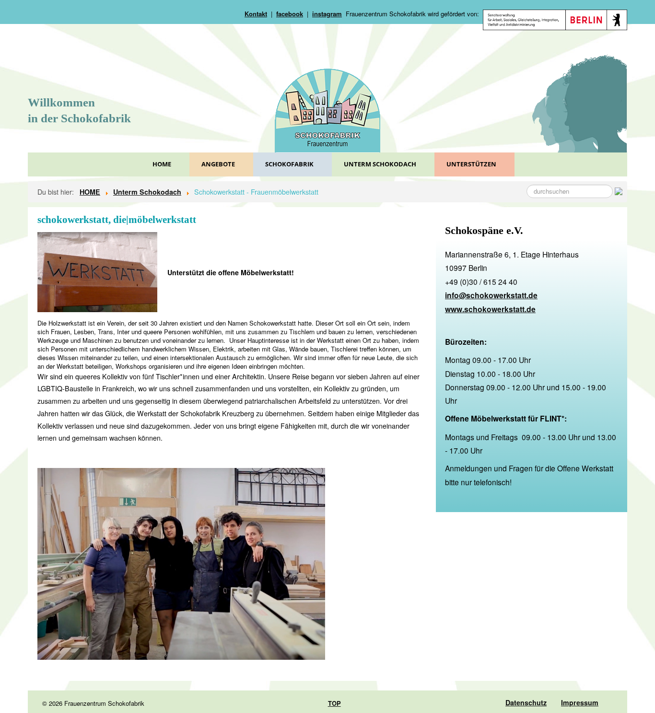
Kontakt (256, 13)
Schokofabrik (289, 164)
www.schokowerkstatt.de (490, 309)
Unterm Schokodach (380, 164)
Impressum (579, 702)
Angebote (218, 164)
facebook (289, 13)
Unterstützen (471, 164)
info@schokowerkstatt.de (491, 295)
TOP (334, 703)
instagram (327, 13)
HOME (161, 164)
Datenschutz (526, 702)
